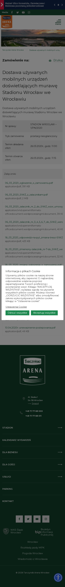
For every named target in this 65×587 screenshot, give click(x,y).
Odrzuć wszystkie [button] (17, 312)
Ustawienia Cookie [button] (16, 306)
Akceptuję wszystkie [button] (44, 312)
